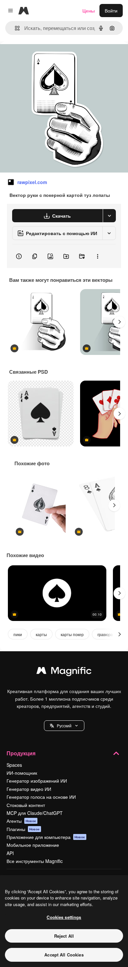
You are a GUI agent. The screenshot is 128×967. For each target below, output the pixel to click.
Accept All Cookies (63, 955)
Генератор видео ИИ (29, 789)
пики (17, 634)
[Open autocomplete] (15, 28)
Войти (111, 10)
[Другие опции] (97, 256)
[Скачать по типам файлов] (109, 215)
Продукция (21, 753)
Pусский (64, 725)
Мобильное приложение (33, 845)
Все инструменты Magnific (35, 861)
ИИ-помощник (22, 772)
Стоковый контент (26, 805)
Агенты (21, 821)
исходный (44, 56)
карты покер (72, 634)
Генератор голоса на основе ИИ (41, 796)
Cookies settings (64, 917)
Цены (88, 10)
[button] (64, 725)
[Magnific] (64, 672)
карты (41, 634)
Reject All (64, 936)
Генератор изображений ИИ (37, 780)
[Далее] (119, 322)
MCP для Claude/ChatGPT (35, 813)
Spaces (14, 765)
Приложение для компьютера (46, 837)
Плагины (23, 829)
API (10, 853)
